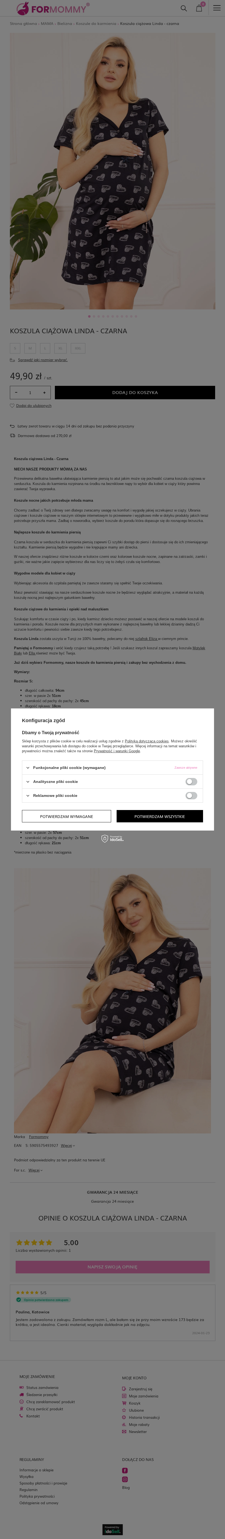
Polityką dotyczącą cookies (147, 741)
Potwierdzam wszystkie (159, 816)
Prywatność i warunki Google (117, 751)
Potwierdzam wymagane (66, 816)
